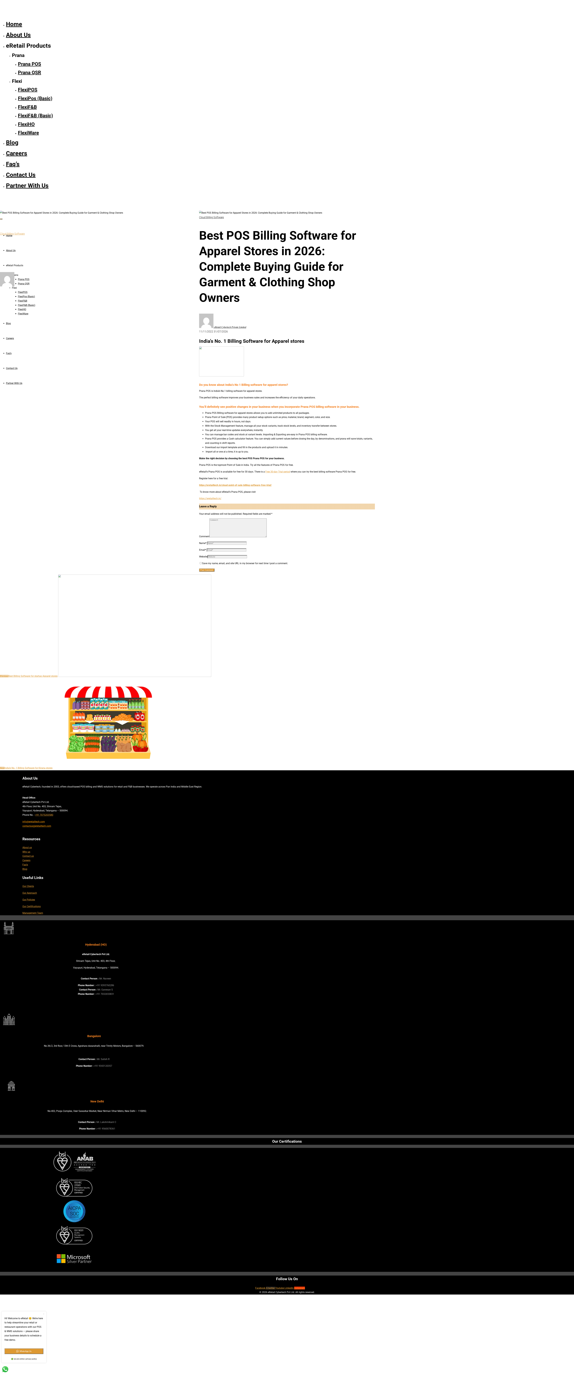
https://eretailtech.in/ (210, 498)
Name (202, 543)
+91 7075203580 (44, 814)
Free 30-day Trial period (277, 471)
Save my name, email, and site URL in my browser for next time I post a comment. (245, 563)
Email (202, 549)
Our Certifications (31, 906)
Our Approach (29, 893)
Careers (26, 860)
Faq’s (25, 864)
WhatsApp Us (26, 1351)
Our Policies (28, 899)
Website (203, 556)
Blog (24, 869)
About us (27, 847)
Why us (26, 851)
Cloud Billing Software (12, 233)
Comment (204, 536)
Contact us (28, 856)
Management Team (32, 913)
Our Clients (28, 886)
